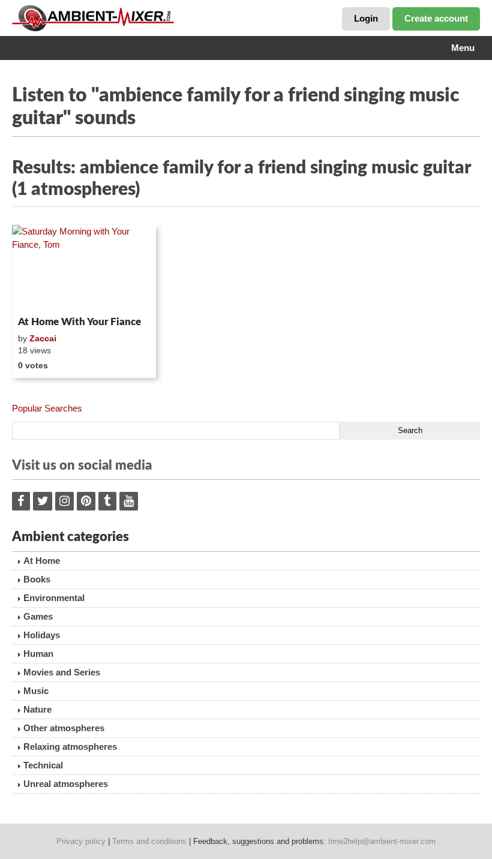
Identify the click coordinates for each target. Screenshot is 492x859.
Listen (41, 295)
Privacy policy (81, 841)
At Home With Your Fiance (79, 322)
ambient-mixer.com (102, 18)
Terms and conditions (149, 841)
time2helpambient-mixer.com (382, 841)
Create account (436, 18)
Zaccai (42, 338)
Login (366, 18)
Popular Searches (47, 408)
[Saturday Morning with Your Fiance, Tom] (84, 268)
